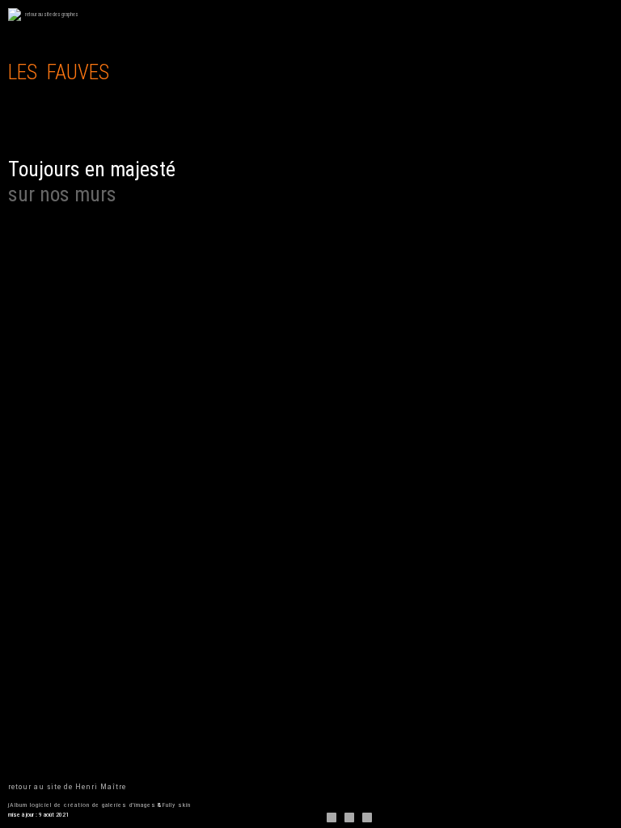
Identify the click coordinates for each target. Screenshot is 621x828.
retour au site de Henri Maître (67, 786)
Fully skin (177, 805)
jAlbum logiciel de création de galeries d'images (82, 805)
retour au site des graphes (51, 14)
